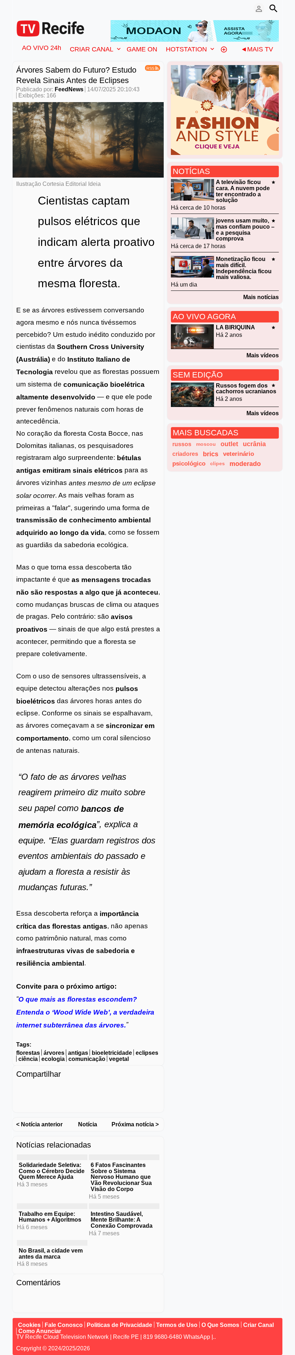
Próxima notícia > (135, 1124)
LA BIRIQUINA (235, 327)
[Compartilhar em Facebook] (21, 1089)
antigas (78, 1053)
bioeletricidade (112, 1053)
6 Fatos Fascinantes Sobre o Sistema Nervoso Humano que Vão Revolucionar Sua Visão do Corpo (121, 1177)
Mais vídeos (262, 355)
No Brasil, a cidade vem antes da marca (51, 1254)
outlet (229, 444)
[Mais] (224, 49)
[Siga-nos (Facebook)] (19, 8)
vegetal (119, 1059)
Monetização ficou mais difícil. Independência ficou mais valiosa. (244, 268)
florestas (28, 1053)
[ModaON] (194, 30)
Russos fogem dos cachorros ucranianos (246, 388)
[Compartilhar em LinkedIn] (49, 1089)
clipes (217, 463)
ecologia (53, 1059)
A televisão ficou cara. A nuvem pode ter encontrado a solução (243, 191)
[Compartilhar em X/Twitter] (35, 1089)
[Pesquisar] (273, 8)
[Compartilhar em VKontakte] (49, 1101)
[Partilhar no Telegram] (63, 1089)
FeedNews (69, 89)
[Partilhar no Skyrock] (35, 1101)
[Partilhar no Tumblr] (119, 1089)
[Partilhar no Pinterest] (105, 1089)
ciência (28, 1059)
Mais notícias (261, 297)
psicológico (188, 463)
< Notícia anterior (39, 1124)
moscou (206, 444)
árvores (54, 1053)
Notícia (87, 1124)
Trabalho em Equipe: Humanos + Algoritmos (50, 1216)
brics (210, 454)
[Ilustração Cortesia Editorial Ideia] (88, 139)
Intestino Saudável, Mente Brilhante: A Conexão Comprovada (122, 1219)
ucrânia (254, 444)
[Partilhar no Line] (91, 1089)
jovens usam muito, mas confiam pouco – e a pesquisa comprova (245, 230)
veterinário (238, 453)
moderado (245, 463)
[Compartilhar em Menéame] (147, 1089)
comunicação (86, 1059)
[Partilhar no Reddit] (21, 1101)
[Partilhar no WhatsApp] (77, 1089)
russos (181, 444)
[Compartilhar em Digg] (133, 1089)
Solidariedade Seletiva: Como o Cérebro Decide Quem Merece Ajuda (52, 1171)
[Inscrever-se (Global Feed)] (30, 8)
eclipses (147, 1053)
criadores (185, 454)
